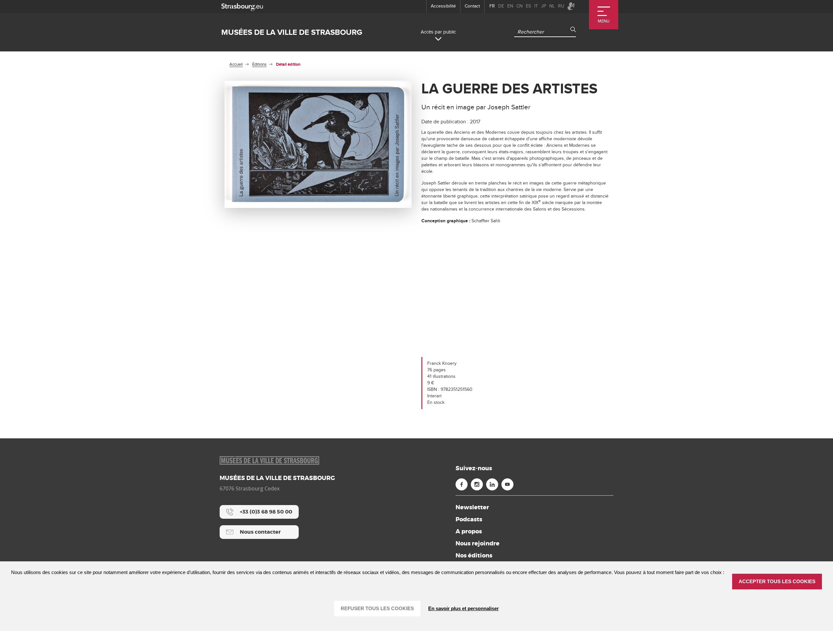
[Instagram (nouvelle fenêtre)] (477, 484)
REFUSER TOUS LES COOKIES (377, 608)
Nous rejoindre (477, 543)
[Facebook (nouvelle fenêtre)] (462, 484)
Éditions (259, 64)
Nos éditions (474, 555)
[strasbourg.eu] (242, 6)
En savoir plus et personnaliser (463, 608)
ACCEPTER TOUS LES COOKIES (777, 581)
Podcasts (469, 519)
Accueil (236, 64)
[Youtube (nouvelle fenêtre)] (507, 484)
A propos (469, 531)
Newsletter (472, 507)
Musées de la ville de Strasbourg (291, 32)
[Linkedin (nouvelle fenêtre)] (492, 484)
